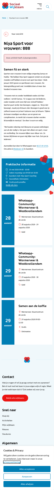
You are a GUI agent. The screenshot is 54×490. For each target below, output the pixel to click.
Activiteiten (7, 420)
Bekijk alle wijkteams (15, 398)
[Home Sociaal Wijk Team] (13, 6)
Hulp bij (5, 416)
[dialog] (27, 468)
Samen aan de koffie (33, 306)
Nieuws (5, 429)
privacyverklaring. (11, 462)
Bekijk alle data (12, 185)
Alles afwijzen (27, 484)
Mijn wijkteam (8, 425)
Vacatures (6, 434)
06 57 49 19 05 (42, 146)
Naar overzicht (17, 34)
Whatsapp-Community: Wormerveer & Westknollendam (30, 206)
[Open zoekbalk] (47, 7)
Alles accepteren (27, 469)
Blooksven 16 (18, 149)
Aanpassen (27, 476)
